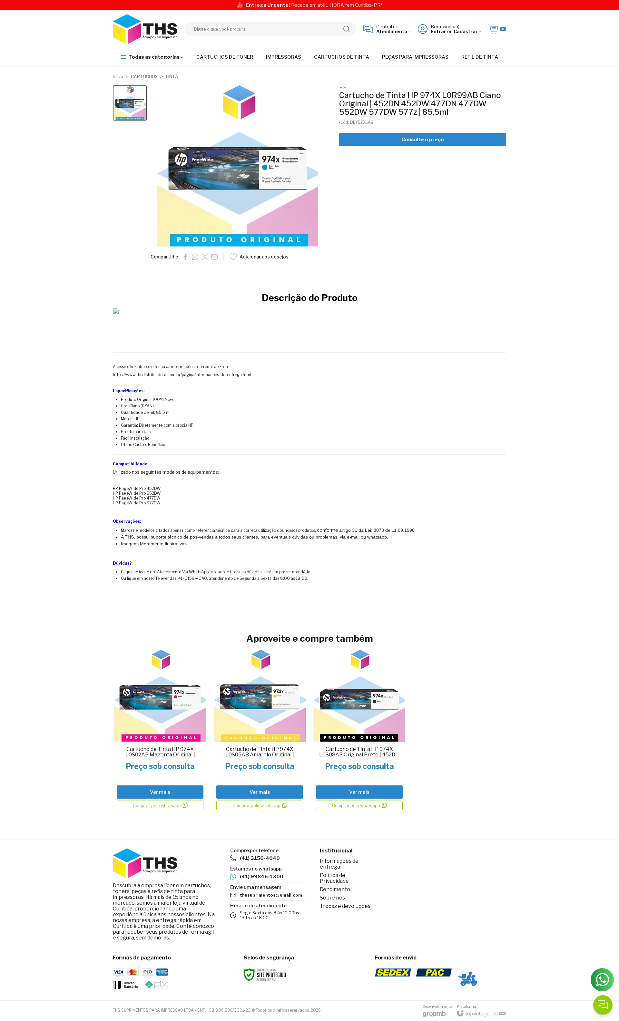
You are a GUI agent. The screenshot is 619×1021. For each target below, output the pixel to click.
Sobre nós (332, 898)
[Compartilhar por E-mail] (214, 257)
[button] (130, 103)
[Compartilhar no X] (204, 257)
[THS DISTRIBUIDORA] (145, 29)
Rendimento (335, 889)
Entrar (438, 31)
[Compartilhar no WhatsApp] (195, 257)
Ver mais (160, 792)
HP (343, 87)
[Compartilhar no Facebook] (185, 257)
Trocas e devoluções (345, 906)
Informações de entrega (339, 864)
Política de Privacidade (334, 878)
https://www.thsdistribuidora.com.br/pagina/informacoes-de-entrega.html (182, 374)
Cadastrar (466, 31)
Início (118, 76)
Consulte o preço (422, 139)
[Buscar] (346, 29)
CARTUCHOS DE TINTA (154, 76)
